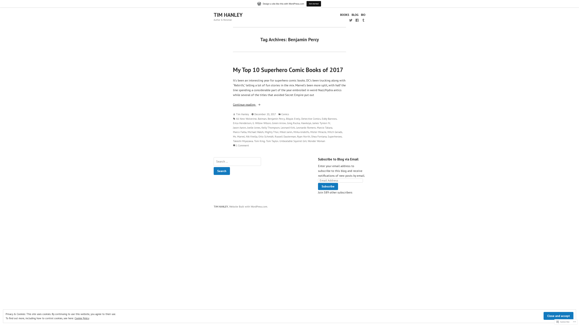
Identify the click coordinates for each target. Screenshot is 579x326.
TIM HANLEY (228, 14)
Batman (262, 118)
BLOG (355, 15)
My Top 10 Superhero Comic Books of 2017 (288, 70)
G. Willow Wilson (262, 123)
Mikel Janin (286, 132)
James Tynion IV (321, 123)
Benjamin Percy (276, 118)
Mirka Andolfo (301, 132)
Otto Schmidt (266, 136)
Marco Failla (239, 132)
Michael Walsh (256, 132)
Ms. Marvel (239, 136)
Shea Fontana (319, 136)
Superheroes (335, 136)
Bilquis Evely (293, 118)
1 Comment (242, 146)
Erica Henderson (242, 123)
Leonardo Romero (306, 127)
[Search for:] (237, 161)
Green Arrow (279, 123)
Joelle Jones (253, 127)
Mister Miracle (318, 132)
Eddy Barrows (329, 118)
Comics (285, 114)
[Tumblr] (362, 20)
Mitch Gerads (334, 132)
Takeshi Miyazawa (243, 141)
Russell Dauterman (285, 136)
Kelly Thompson (270, 127)
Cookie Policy (82, 318)
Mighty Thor (271, 132)
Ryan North (303, 136)
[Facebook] (357, 20)
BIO (363, 15)
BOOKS (344, 15)
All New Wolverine (246, 118)
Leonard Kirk (288, 127)
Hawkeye (306, 123)
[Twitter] (351, 20)
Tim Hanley (242, 114)
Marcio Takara (324, 127)
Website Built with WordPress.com (248, 206)
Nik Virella (251, 136)
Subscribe (328, 186)
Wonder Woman (316, 141)
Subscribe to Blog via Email (338, 159)
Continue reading (244, 104)
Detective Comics (311, 118)
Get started (314, 4)
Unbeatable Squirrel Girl (293, 141)
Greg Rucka (293, 123)
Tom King (259, 141)
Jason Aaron (239, 127)
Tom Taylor (272, 141)
